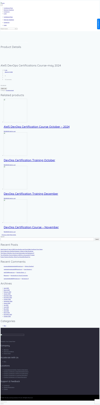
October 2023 (7, 316)
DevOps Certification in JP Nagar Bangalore (15, 377)
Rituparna (6, 275)
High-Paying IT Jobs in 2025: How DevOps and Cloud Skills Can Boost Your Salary (22, 249)
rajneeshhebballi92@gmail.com (12, 278)
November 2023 (8, 314)
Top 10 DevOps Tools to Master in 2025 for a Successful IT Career (18, 255)
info (6, 70)
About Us (6, 349)
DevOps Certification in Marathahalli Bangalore (16, 371)
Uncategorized (10, 90)
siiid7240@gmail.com (9, 272)
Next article (13, 234)
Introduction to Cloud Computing (19, 275)
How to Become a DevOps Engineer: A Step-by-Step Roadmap (17, 251)
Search (2, 236)
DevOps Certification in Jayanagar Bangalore (16, 375)
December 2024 (8, 295)
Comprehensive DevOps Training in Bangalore (16, 369)
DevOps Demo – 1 (21, 272)
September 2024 (8, 301)
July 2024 (6, 305)
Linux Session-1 (28, 269)
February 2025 (7, 292)
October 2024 (7, 299)
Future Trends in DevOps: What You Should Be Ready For (15, 257)
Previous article (5, 234)
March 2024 (7, 312)
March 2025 (7, 290)
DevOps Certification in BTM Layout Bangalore (16, 373)
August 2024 (7, 303)
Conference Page (8, 8)
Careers (6, 389)
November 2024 (8, 297)
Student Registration (9, 387)
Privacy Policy (7, 353)
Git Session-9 (25, 278)
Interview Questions (9, 10)
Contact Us (7, 11)
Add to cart (3, 88)
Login (5, 13)
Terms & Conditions (9, 351)
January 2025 (7, 294)
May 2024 (6, 309)
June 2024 (6, 307)
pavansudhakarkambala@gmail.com (13, 266)
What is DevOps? (29, 266)
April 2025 (6, 288)
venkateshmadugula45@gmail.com (13, 269)
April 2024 (6, 310)
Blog (5, 325)
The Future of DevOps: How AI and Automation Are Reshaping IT (17, 253)
